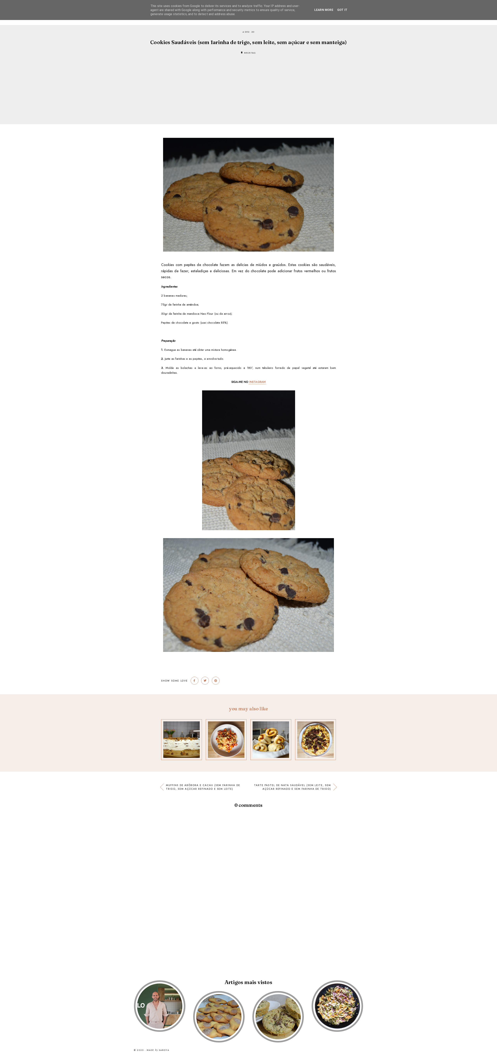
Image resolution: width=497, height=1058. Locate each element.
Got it (342, 10)
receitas (250, 52)
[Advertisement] (248, 83)
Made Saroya (158, 1050)
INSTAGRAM (257, 382)
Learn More (323, 10)
